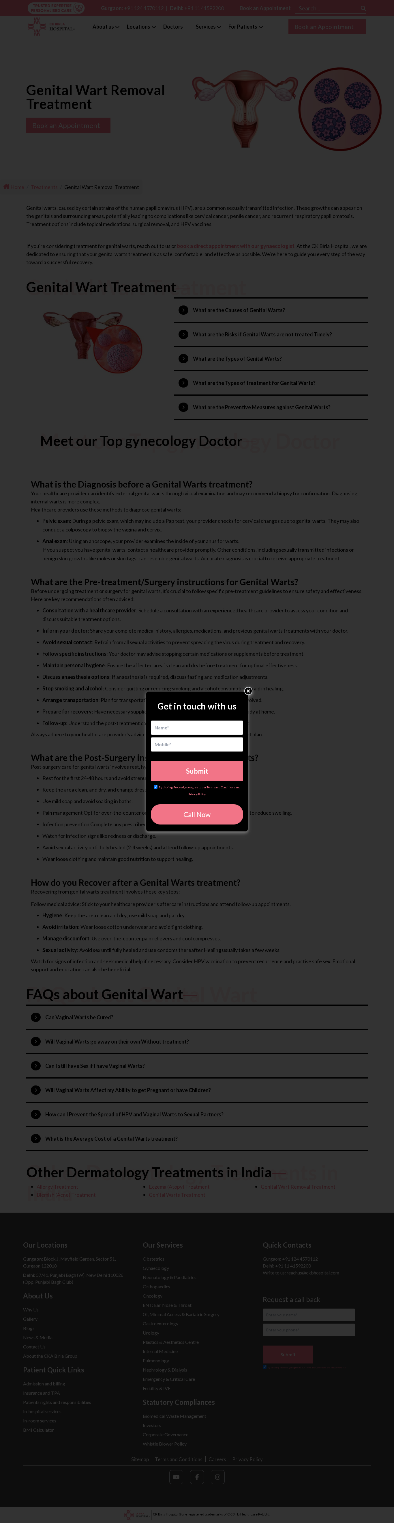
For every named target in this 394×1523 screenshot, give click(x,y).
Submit (197, 771)
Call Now (197, 814)
